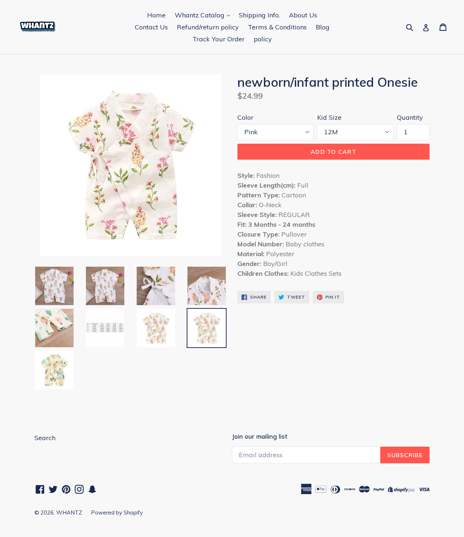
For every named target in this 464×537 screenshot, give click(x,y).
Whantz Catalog (200, 15)
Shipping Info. (259, 15)
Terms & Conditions (277, 27)
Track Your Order (218, 39)
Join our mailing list (259, 436)
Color (245, 117)
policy (263, 39)
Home (156, 15)
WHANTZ (69, 512)
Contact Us (151, 27)
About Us (303, 15)
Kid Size (329, 117)
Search (44, 438)
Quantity (410, 117)
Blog (323, 27)
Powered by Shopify (117, 512)
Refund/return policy (208, 27)
